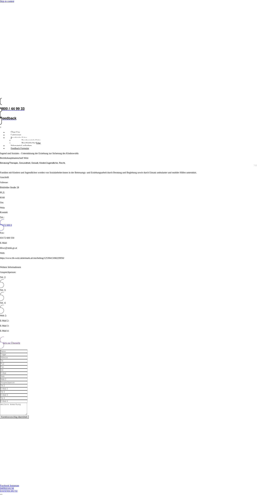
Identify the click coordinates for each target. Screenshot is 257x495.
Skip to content (7, 1)
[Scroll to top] (1, 494)
